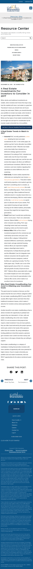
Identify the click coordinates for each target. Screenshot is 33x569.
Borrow (16, 408)
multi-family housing (17, 200)
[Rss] (25, 402)
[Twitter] (11, 402)
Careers (14, 427)
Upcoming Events (16, 52)
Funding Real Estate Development (16, 47)
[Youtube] (22, 402)
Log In (21, 1)
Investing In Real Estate (16, 45)
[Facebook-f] (8, 402)
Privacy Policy (9, 450)
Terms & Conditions (21, 450)
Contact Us (28, 1)
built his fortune (23, 220)
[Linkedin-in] (15, 402)
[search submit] (30, 38)
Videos (16, 50)
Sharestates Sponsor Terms (17, 452)
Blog (20, 16)
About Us (14, 422)
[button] (30, 8)
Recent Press (16, 55)
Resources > (14, 16)
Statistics (14, 425)
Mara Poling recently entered (16, 187)
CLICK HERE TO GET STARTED (10, 440)
